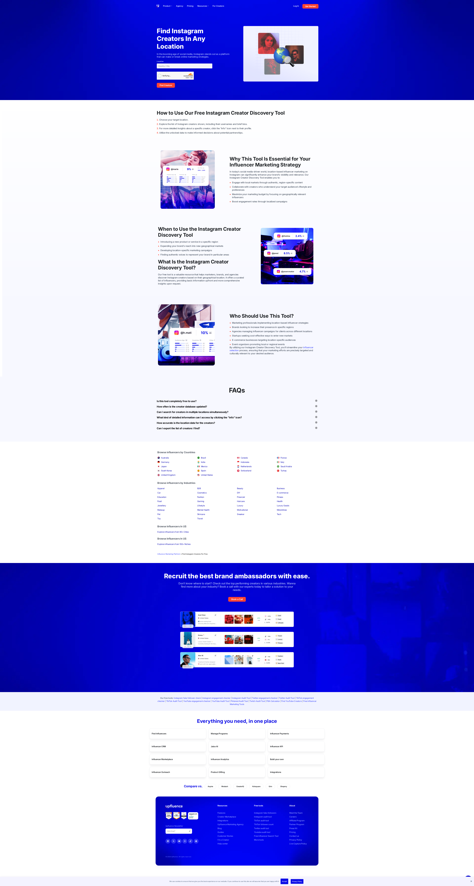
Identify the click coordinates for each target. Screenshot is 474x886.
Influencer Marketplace (162, 759)
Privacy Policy (297, 881)
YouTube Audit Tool (220, 701)
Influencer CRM (159, 746)
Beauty (240, 488)
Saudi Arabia (286, 466)
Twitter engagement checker (264, 698)
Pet (158, 514)
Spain (203, 470)
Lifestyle (201, 505)
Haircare (241, 501)
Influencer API (276, 746)
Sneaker (240, 514)
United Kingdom (168, 475)
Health (280, 501)
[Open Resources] (208, 5)
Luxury (240, 505)
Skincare (201, 514)
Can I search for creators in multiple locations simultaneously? (192, 412)
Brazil (203, 458)
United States (207, 475)
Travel (200, 518)
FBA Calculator (273, 701)
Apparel (160, 488)
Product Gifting (218, 772)
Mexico (204, 466)
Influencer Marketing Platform (168, 554)
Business (281, 488)
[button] (471, 881)
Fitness (280, 497)
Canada (244, 458)
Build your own (277, 759)
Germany (165, 462)
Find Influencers (159, 733)
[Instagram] (184, 841)
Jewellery (161, 505)
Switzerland (246, 470)
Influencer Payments (279, 733)
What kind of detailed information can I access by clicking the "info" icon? (199, 417)
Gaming (200, 501)
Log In (296, 6)
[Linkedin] (168, 841)
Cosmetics (202, 492)
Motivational (242, 510)
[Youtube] (179, 841)
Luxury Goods (283, 505)
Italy (282, 462)
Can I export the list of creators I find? (178, 428)
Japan (164, 466)
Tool (280, 113)
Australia (165, 458)
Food (159, 501)
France (284, 458)
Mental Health (203, 510)
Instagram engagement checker (216, 698)
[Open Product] (171, 5)
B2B (199, 488)
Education (161, 497)
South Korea (166, 470)
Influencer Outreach (161, 772)
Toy (159, 518)
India (203, 462)
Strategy (290, 165)
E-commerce (282, 492)
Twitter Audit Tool (287, 698)
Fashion (200, 497)
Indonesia (245, 462)
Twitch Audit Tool (257, 701)
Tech (279, 514)
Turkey (284, 470)
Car (159, 492)
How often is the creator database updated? (182, 406)
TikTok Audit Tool (174, 701)
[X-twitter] (173, 841)
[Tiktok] (190, 841)
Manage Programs (219, 733)
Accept (284, 881)
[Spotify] (196, 841)
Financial (241, 497)
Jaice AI (214, 746)
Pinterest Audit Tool (239, 701)
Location (160, 61)
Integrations (275, 772)
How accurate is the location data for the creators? (186, 422)
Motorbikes (282, 510)
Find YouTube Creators (291, 701)
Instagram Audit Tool (241, 698)
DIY (238, 492)
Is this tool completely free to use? (176, 401)
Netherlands (246, 466)
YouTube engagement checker (196, 701)
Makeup (161, 510)
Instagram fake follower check (187, 698)
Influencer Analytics (220, 759)
